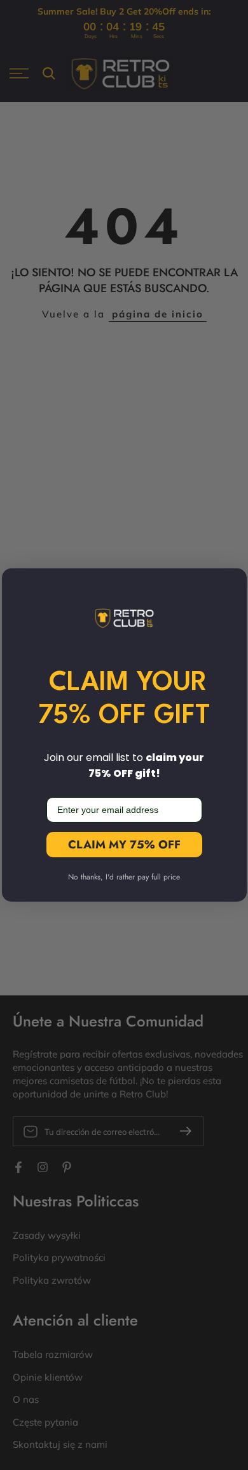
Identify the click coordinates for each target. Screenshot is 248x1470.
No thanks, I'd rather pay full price (124, 877)
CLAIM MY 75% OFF (124, 844)
